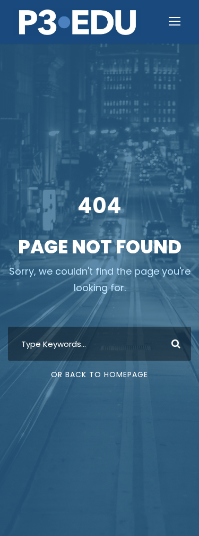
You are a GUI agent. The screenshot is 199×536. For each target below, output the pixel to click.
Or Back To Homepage (99, 374)
